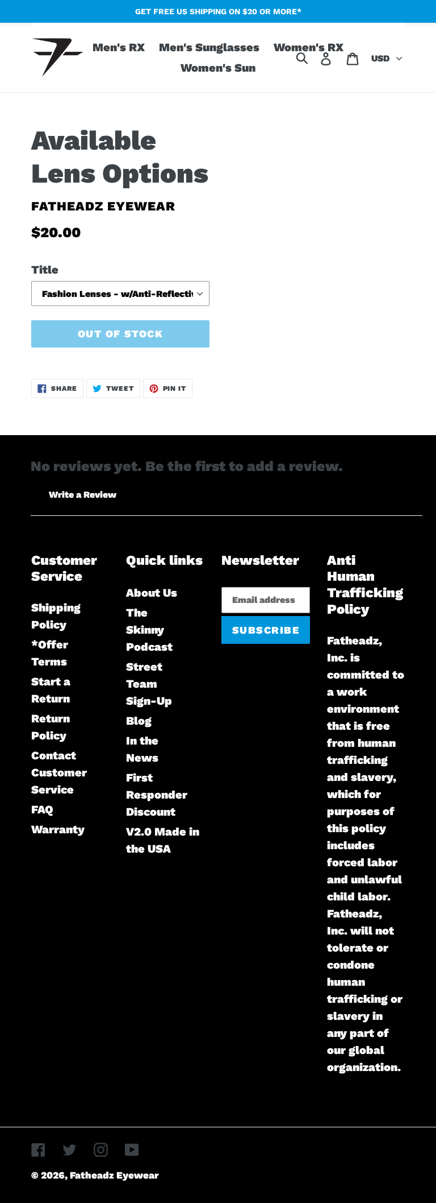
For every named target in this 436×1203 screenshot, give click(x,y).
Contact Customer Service (59, 772)
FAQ (42, 809)
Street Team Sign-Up (149, 684)
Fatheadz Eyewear (114, 1175)
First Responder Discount (156, 794)
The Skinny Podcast (149, 630)
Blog (139, 720)
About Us (151, 593)
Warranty (58, 829)
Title (44, 269)
